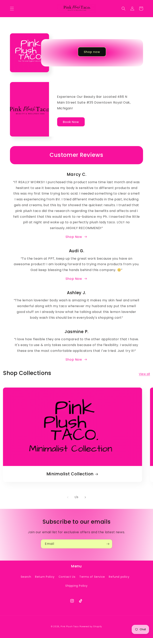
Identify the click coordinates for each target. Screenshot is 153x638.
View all (144, 374)
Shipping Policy (76, 586)
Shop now (92, 52)
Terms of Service (92, 577)
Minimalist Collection (70, 474)
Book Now (71, 122)
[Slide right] (85, 497)
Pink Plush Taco (70, 626)
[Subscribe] (107, 544)
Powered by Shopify (90, 626)
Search (26, 577)
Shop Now (74, 236)
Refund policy (119, 577)
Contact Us (67, 577)
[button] (12, 8)
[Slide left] (67, 497)
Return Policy (45, 577)
